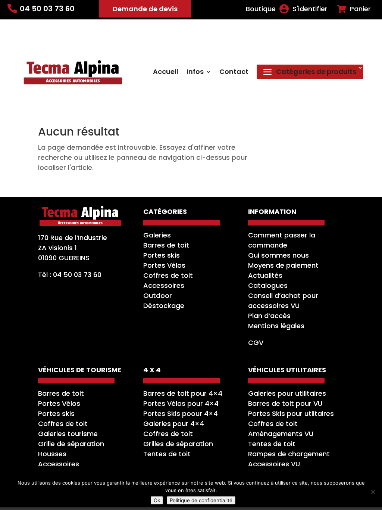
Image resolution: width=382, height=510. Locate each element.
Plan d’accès (269, 315)
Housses (52, 453)
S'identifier (310, 9)
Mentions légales (276, 325)
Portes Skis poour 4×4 (180, 413)
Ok (157, 500)
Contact (233, 72)
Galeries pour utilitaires (287, 393)
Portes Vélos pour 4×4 (181, 403)
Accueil (165, 72)
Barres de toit (166, 245)
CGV (255, 342)
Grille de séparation (71, 443)
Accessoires (163, 285)
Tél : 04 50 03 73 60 (69, 274)
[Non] (372, 491)
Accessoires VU (274, 464)
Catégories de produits (316, 71)
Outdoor (157, 295)
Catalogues (268, 285)
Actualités (265, 275)
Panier (360, 9)
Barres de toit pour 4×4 (182, 393)
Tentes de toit (167, 453)
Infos (195, 72)
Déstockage (163, 305)
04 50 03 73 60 (47, 8)
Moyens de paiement (283, 265)
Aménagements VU (280, 433)
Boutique (261, 9)
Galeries (157, 235)
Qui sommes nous (278, 255)
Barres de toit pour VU (285, 403)
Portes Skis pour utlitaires (291, 413)
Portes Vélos (164, 265)
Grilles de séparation (178, 443)
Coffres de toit (168, 275)
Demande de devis (145, 8)
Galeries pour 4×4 (173, 423)
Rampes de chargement (289, 453)
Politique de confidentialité (201, 500)
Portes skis (161, 255)
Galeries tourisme (68, 433)
